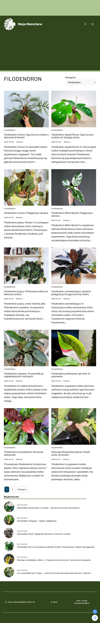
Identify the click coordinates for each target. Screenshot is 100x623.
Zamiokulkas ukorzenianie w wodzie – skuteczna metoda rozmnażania (48, 508)
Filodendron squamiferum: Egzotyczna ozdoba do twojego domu (72, 136)
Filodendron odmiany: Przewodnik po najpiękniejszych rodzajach (24, 375)
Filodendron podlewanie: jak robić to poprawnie (70, 375)
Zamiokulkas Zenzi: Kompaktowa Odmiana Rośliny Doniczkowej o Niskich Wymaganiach (56, 547)
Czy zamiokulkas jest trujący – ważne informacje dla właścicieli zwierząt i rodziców (54, 573)
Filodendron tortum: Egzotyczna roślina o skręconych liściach (26, 136)
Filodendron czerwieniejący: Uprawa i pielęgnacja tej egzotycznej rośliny (71, 293)
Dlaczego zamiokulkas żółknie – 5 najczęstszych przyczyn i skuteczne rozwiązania (54, 560)
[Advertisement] (50, 52)
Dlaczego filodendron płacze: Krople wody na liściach (70, 453)
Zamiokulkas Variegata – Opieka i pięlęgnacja (36, 521)
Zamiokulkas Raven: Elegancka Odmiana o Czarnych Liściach (44, 534)
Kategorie (70, 77)
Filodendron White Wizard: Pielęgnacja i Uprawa (72, 214)
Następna (22, 489)
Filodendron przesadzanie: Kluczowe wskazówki (23, 453)
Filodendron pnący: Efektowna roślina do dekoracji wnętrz (26, 293)
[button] (85, 24)
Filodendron (9, 130)
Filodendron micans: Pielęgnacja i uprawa (26, 213)
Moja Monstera (30, 24)
